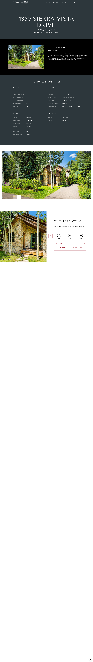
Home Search (56, 2)
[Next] (89, 236)
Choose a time (58, 243)
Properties (64, 2)
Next (19, 197)
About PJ (48, 2)
